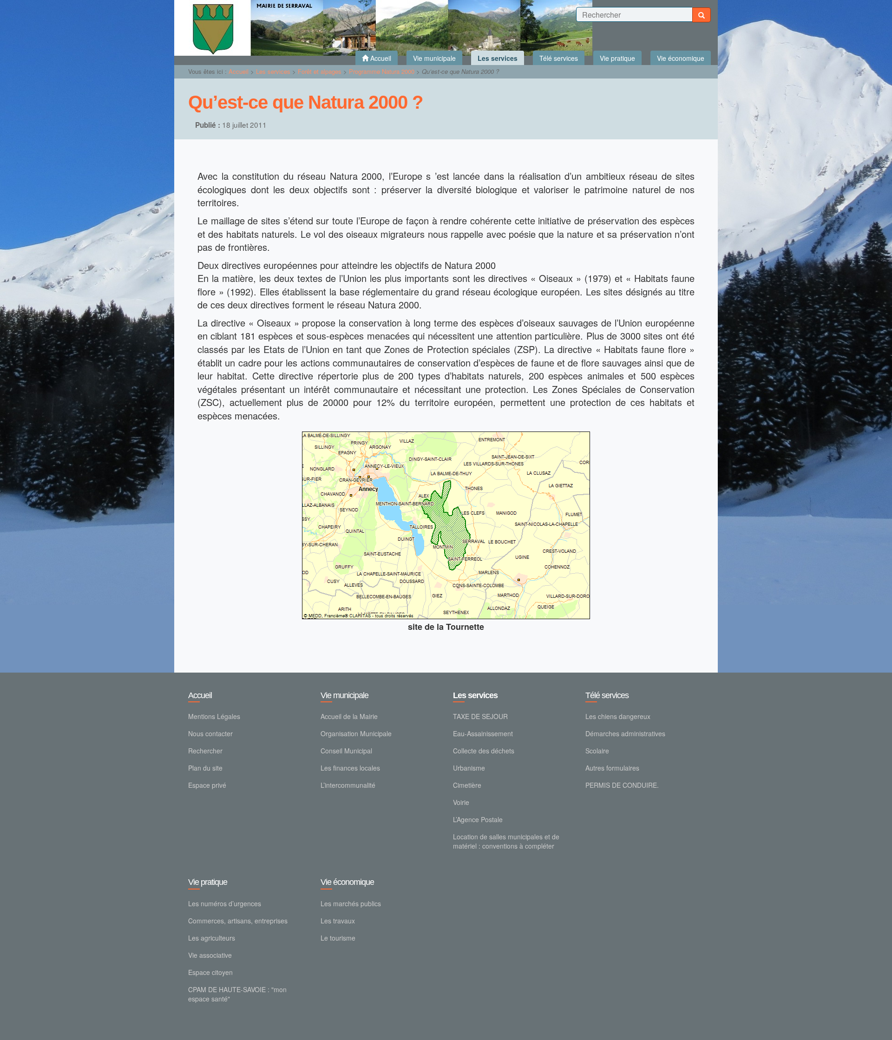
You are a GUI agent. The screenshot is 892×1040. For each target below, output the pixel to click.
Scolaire (597, 750)
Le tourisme (338, 937)
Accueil (239, 71)
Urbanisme (469, 767)
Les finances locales (350, 767)
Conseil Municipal (346, 750)
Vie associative (210, 955)
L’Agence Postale (478, 819)
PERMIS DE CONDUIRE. (622, 785)
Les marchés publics (351, 903)
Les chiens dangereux (617, 716)
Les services (274, 71)
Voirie (461, 802)
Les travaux (338, 920)
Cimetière (467, 785)
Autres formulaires (612, 767)
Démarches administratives (625, 733)
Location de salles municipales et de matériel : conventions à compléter (506, 841)
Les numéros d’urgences (224, 903)
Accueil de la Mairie (349, 716)
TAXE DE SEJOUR (480, 716)
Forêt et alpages (320, 71)
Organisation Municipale (356, 733)
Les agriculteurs (211, 937)
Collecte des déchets (483, 750)
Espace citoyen (210, 972)
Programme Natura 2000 (382, 71)
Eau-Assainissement (483, 733)
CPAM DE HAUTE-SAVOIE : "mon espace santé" (237, 994)
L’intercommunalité (348, 785)
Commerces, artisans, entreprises (238, 920)
